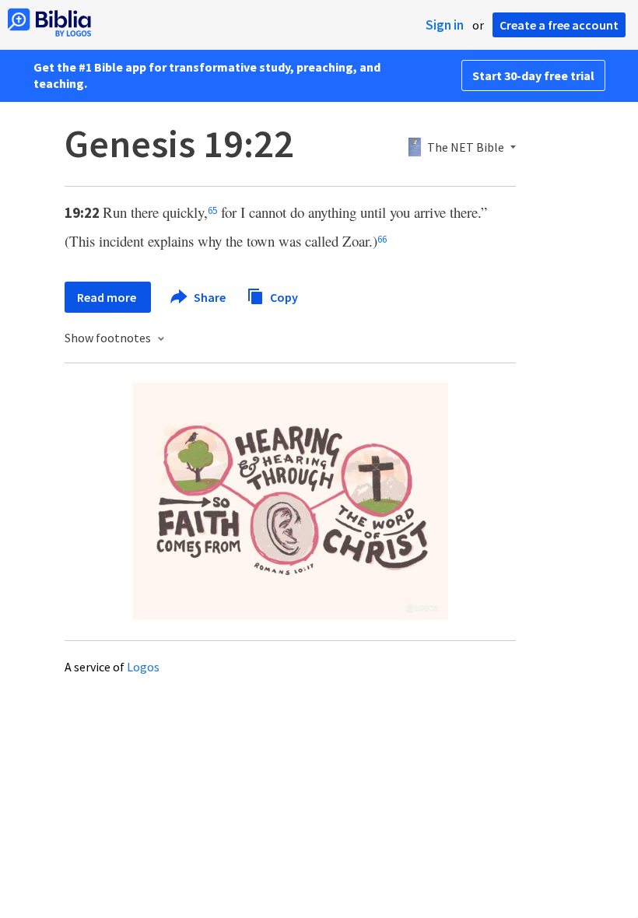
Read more (107, 297)
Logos (143, 666)
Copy (283, 296)
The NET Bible (465, 148)
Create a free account (559, 25)
